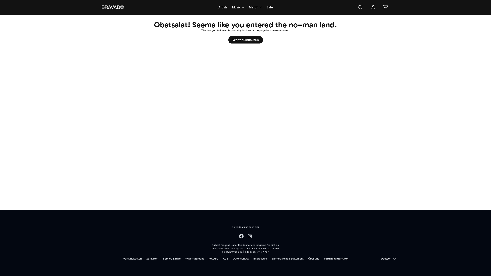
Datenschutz (241, 258)
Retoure (213, 258)
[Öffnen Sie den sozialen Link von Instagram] (250, 236)
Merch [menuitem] (253, 7)
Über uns (313, 258)
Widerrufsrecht (194, 258)
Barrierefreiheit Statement (288, 258)
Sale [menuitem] (270, 7)
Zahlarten (152, 258)
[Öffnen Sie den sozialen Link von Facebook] (241, 236)
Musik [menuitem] (236, 7)
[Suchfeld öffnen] (359, 7)
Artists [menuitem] (222, 7)
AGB (225, 258)
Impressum (260, 258)
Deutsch (386, 258)
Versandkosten (132, 258)
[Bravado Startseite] (112, 7)
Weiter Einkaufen (245, 40)
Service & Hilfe (172, 258)
